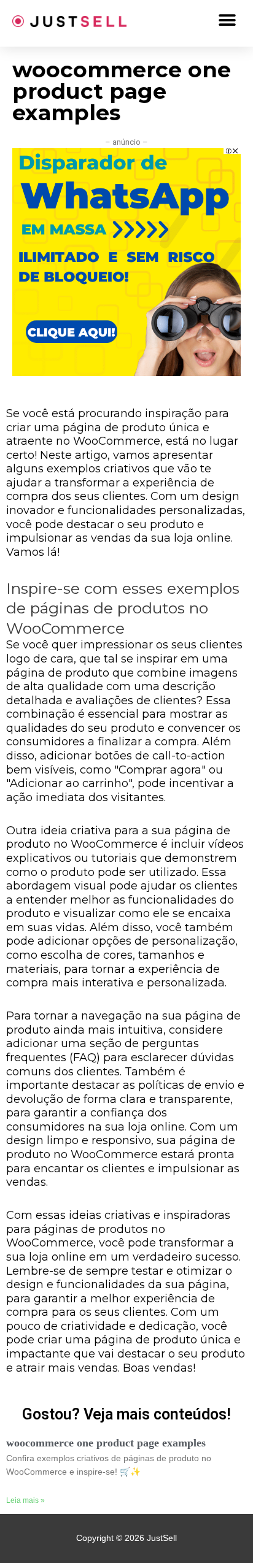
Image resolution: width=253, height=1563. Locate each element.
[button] (227, 20)
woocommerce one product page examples (106, 1443)
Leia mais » (25, 1500)
